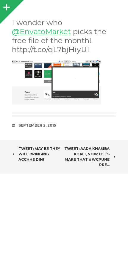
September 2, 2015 (37, 125)
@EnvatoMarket (41, 31)
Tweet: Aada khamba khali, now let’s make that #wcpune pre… (87, 156)
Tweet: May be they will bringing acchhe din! (39, 154)
